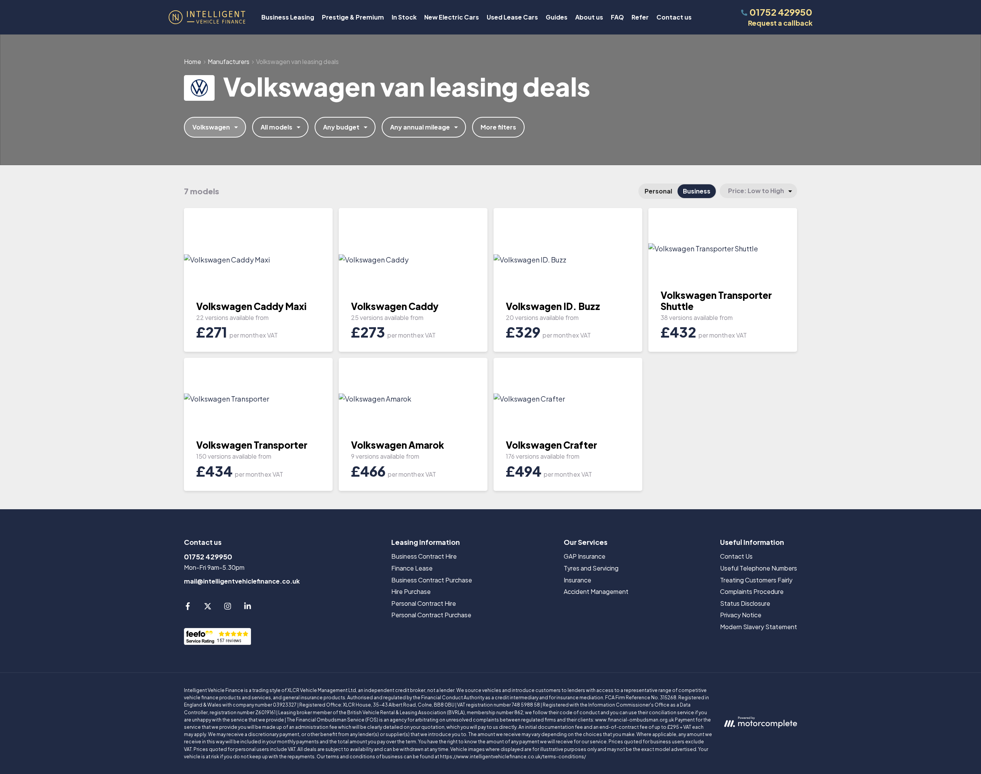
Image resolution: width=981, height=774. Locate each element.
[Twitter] (208, 607)
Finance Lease (412, 568)
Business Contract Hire (424, 556)
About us (589, 17)
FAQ (617, 17)
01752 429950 (208, 556)
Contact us (674, 17)
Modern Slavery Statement (758, 627)
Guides (557, 17)
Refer (640, 17)
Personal (658, 191)
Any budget (341, 127)
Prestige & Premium (353, 17)
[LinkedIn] (248, 607)
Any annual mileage (420, 127)
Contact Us (736, 556)
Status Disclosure (745, 603)
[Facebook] (188, 607)
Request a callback (780, 22)
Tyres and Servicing (591, 568)
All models (276, 127)
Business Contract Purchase (431, 580)
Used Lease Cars (512, 17)
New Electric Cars (451, 17)
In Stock (404, 17)
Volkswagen (211, 127)
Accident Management (596, 591)
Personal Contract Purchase (431, 615)
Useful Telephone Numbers (758, 568)
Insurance (577, 580)
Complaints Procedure (752, 591)
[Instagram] (228, 607)
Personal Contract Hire (423, 603)
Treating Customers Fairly (756, 580)
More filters (498, 127)
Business (696, 191)
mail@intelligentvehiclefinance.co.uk (242, 581)
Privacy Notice (740, 615)
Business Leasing (287, 17)
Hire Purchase (411, 591)
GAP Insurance (584, 556)
